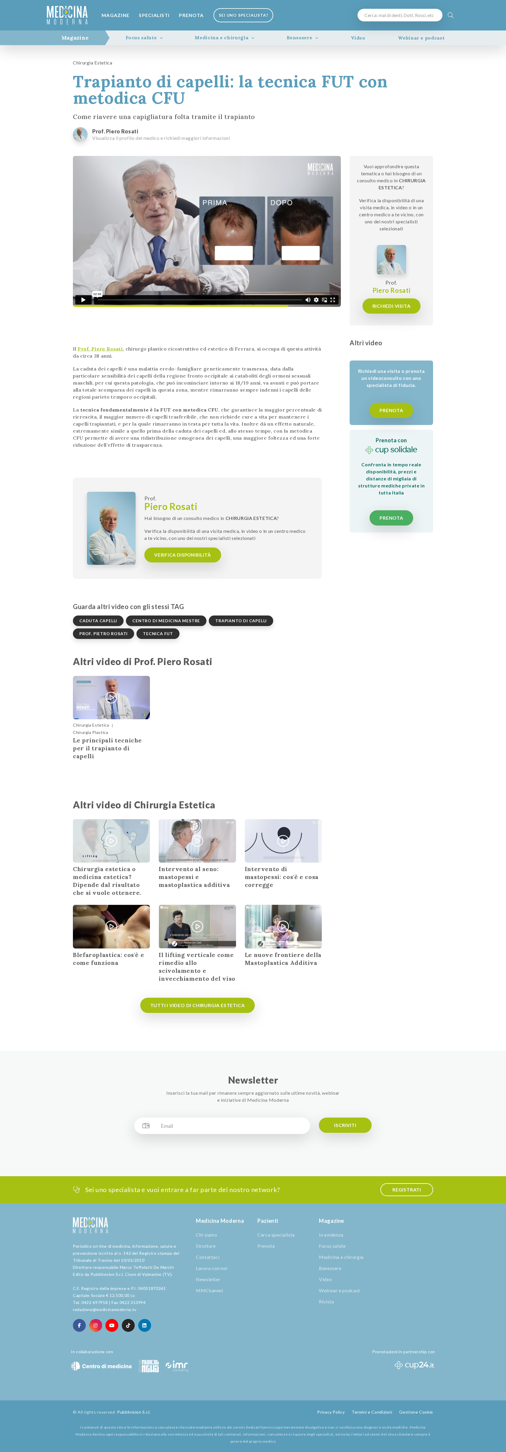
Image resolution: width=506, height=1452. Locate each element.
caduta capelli (98, 620)
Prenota (191, 15)
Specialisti (154, 15)
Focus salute (141, 37)
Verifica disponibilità (182, 554)
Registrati (406, 1189)
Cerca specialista (276, 1234)
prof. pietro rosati (103, 633)
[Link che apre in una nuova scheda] (79, 1325)
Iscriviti (345, 1125)
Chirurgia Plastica (90, 732)
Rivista (326, 1301)
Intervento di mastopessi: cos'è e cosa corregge (282, 876)
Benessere (299, 37)
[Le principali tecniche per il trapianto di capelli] (111, 697)
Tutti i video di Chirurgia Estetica (197, 1005)
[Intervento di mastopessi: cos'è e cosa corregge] (283, 841)
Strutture (206, 1246)
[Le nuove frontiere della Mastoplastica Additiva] (283, 926)
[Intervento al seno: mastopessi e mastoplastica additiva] (197, 841)
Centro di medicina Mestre (166, 620)
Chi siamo (206, 1234)
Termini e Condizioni (372, 1412)
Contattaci (207, 1257)
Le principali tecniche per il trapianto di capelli (107, 748)
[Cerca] (450, 15)
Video (358, 38)
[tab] (75, 37)
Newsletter (208, 1279)
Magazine (115, 15)
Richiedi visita (391, 306)
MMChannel (209, 1290)
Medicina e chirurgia (221, 37)
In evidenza (331, 1234)
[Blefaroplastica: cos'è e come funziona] (111, 926)
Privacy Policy (331, 1412)
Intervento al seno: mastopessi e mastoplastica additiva (194, 876)
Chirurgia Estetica (92, 62)
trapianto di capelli (241, 620)
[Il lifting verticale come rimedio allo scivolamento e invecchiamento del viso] (197, 926)
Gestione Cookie (416, 1412)
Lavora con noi (212, 1268)
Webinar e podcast (421, 38)
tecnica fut (158, 633)
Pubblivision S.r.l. (134, 1412)
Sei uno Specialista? (243, 15)
